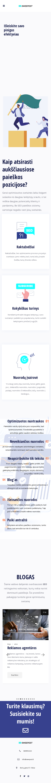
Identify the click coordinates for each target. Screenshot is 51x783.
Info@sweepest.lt (28, 759)
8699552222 (27, 751)
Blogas (9, 644)
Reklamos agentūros (22, 648)
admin (16, 644)
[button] (8, 654)
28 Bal (44, 612)
